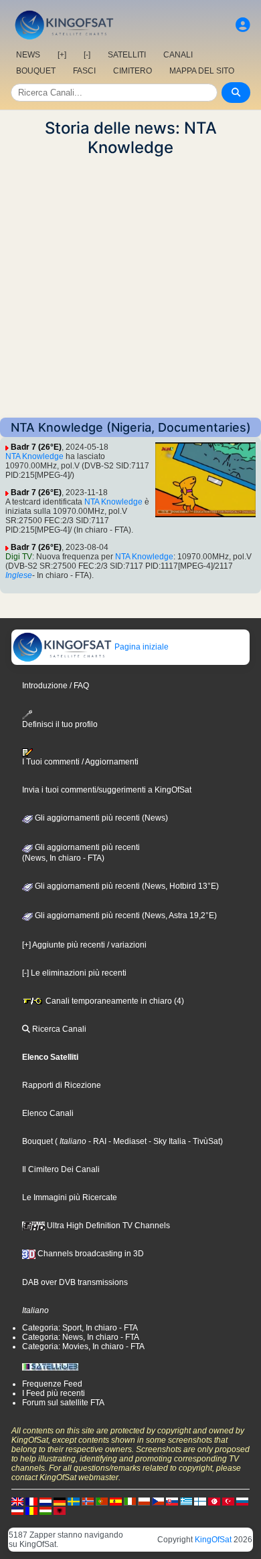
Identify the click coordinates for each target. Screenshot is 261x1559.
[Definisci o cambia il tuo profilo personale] (243, 25)
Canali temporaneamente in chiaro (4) (114, 1001)
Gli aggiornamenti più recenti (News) (100, 818)
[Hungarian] (45, 1510)
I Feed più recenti (53, 1393)
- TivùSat (203, 1141)
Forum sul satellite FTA (63, 1402)
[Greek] (186, 1501)
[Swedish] (74, 1501)
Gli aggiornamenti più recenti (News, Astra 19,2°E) (125, 915)
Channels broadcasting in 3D (89, 1253)
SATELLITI (127, 54)
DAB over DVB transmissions (75, 1282)
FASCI (84, 71)
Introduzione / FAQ (55, 685)
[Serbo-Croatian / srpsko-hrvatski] (17, 1510)
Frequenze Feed (52, 1384)
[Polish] (144, 1501)
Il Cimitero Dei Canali (61, 1169)
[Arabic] (214, 1501)
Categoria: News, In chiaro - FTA (80, 1337)
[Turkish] (228, 1501)
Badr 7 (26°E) (36, 447)
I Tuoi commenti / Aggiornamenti (80, 761)
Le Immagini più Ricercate (69, 1197)
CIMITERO (132, 71)
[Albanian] (60, 1510)
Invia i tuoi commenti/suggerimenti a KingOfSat (106, 790)
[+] (62, 54)
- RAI (96, 1141)
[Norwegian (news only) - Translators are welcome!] (88, 1501)
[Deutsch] (60, 1501)
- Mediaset (126, 1141)
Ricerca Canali (58, 1029)
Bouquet (37, 1141)
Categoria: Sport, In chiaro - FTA (80, 1327)
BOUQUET (36, 71)
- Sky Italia (166, 1141)
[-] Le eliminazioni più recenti (74, 973)
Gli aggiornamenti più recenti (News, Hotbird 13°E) (126, 886)
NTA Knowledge (34, 456)
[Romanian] (31, 1510)
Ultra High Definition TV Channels (107, 1225)
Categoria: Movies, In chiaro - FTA (83, 1346)
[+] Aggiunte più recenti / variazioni (84, 945)
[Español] (116, 1501)
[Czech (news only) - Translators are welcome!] (158, 1501)
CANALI (178, 54)
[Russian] (242, 1501)
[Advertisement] (130, 287)
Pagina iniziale (140, 647)
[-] (87, 54)
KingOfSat (213, 1539)
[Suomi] (200, 1501)
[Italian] (130, 1501)
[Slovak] (172, 1501)
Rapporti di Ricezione (61, 1085)
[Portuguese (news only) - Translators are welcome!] (102, 1501)
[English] (17, 1501)
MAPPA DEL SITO (201, 71)
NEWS (28, 54)
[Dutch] (45, 1501)
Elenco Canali (48, 1113)
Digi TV (18, 556)
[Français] (31, 1501)
